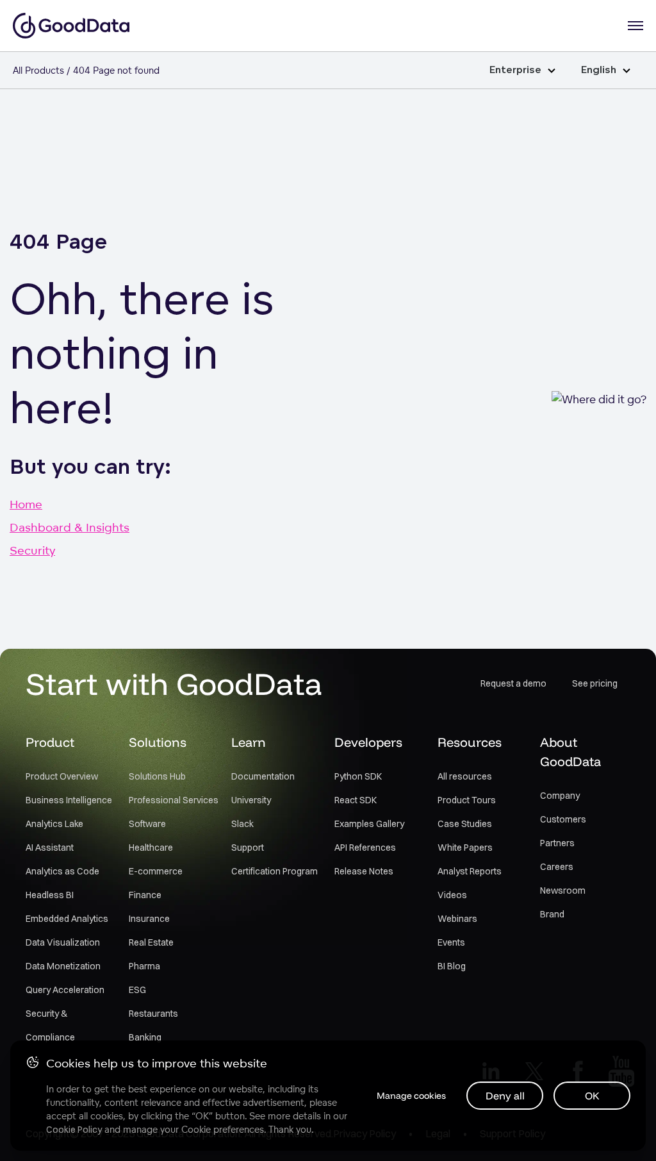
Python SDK (358, 776)
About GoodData (570, 751)
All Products (38, 70)
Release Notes (363, 871)
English (598, 70)
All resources (465, 776)
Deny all (505, 1095)
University (251, 800)
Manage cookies (411, 1095)
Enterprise (515, 70)
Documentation (263, 776)
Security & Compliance (50, 1025)
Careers (556, 867)
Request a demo (513, 683)
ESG (137, 990)
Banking (145, 1037)
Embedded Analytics (67, 918)
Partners (557, 843)
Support (247, 847)
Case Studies (465, 824)
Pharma (144, 966)
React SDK (355, 800)
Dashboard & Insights (69, 527)
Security (32, 550)
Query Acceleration (65, 990)
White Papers (465, 847)
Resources (470, 742)
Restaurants (153, 1013)
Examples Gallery (369, 824)
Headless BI (50, 895)
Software (147, 824)
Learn (248, 742)
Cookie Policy (74, 1129)
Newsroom (563, 890)
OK (592, 1095)
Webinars (457, 918)
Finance (145, 895)
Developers (368, 742)
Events (451, 942)
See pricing (595, 683)
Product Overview (62, 776)
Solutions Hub (157, 776)
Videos (452, 895)
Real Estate (151, 942)
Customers (563, 819)
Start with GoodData (174, 683)
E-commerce (156, 871)
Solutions (157, 742)
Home (26, 504)
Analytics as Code (62, 871)
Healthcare (151, 847)
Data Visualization (63, 942)
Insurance (149, 918)
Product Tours (467, 800)
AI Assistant (50, 847)
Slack (242, 824)
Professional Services (173, 800)
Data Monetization (63, 966)
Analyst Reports (470, 871)
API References (365, 847)
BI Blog (452, 966)
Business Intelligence (69, 800)
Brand (552, 914)
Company (560, 795)
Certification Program (274, 871)
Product (50, 742)
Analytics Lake (54, 824)
